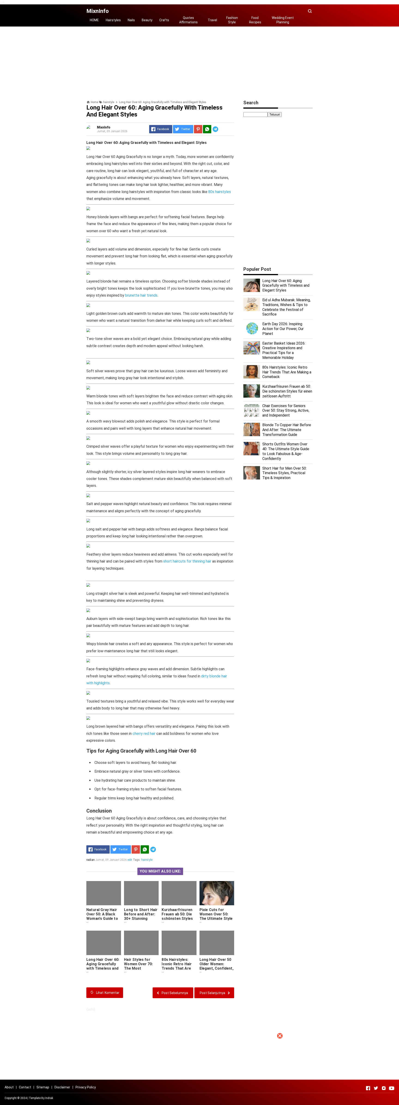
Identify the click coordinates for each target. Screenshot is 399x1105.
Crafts (164, 20)
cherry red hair (144, 733)
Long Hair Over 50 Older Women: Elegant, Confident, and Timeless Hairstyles (216, 968)
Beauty (147, 20)
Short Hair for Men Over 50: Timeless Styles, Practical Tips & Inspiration (284, 473)
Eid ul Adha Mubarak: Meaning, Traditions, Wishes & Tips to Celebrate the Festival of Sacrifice (286, 307)
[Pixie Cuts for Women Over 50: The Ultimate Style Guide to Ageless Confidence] (217, 893)
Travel (212, 20)
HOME (94, 20)
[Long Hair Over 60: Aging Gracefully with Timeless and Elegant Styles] (103, 943)
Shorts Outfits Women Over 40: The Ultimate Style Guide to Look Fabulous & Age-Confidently (285, 451)
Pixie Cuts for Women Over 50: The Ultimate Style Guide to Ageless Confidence (216, 918)
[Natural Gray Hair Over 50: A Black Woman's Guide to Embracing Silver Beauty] (103, 893)
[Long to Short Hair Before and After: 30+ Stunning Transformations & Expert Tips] (141, 893)
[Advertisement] (199, 1072)
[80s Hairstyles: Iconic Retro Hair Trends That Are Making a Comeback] (179, 943)
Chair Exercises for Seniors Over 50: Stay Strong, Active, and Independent (285, 411)
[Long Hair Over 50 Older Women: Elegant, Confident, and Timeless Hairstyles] (217, 943)
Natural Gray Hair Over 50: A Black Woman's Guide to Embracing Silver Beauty (102, 918)
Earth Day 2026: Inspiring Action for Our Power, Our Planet (283, 329)
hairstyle (146, 859)
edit (129, 859)
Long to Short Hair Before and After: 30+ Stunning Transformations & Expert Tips (141, 918)
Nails (131, 20)
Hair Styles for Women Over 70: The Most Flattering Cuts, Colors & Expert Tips (138, 970)
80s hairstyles (219, 192)
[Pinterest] (198, 129)
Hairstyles (113, 20)
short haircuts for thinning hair (187, 561)
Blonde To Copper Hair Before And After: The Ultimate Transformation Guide (286, 430)
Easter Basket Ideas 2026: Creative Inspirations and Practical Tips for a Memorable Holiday (283, 350)
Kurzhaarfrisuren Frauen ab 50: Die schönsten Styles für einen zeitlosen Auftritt (178, 918)
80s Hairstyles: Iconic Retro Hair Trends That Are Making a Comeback (177, 968)
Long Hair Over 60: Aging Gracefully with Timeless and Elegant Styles (102, 966)
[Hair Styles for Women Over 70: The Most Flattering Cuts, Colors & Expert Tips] (141, 943)
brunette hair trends (141, 295)
